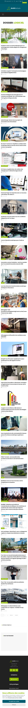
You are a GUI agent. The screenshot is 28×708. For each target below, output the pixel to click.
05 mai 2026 (4, 123)
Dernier (11, 615)
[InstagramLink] (22, 1)
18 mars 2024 (4, 387)
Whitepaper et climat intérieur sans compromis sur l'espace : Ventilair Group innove (12, 607)
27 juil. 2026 (4, 50)
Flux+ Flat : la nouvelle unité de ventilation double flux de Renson (12, 582)
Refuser (14, 704)
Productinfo (4, 116)
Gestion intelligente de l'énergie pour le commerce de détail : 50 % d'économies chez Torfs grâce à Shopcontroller (13, 96)
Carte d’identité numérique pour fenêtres (12, 240)
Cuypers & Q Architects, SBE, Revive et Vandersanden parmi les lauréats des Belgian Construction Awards (13, 409)
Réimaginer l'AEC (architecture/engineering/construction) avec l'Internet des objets (14, 311)
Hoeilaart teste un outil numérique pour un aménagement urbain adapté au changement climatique (14, 47)
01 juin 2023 (4, 534)
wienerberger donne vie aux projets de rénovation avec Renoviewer (11, 120)
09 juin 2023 (4, 511)
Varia (3, 282)
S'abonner (14, 679)
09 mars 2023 (4, 561)
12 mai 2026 (4, 99)
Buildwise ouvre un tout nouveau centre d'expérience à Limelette (12, 481)
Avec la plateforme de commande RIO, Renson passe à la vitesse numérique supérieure (13, 434)
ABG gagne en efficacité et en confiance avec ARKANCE (13, 336)
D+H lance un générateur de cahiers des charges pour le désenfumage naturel (12, 170)
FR (14, 1)
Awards (3, 259)
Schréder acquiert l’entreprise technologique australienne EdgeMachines (13, 71)
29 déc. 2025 (4, 265)
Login (17, 1)
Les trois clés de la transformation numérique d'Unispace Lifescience (13, 286)
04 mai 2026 (4, 148)
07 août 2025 (4, 362)
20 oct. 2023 (4, 460)
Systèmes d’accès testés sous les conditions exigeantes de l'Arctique (13, 217)
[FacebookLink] (19, 1)
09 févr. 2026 (4, 219)
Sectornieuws (5, 67)
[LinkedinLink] (21, 1)
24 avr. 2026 (4, 172)
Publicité (25, 2)
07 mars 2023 (4, 585)
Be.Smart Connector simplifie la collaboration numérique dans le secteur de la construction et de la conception (13, 145)
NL (12, 1)
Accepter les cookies (14, 701)
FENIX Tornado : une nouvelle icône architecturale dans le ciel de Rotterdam (12, 457)
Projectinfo (4, 42)
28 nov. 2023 (4, 436)
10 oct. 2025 (4, 338)
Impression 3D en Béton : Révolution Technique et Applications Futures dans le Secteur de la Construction (13, 384)
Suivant (16, 615)
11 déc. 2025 (4, 289)
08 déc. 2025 (4, 314)
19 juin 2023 (4, 484)
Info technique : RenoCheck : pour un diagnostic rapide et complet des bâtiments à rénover (14, 532)
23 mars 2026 (4, 196)
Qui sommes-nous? (14, 688)
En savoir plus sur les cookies (15, 697)
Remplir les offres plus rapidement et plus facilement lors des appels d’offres (12, 359)
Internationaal (5, 453)
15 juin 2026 (4, 74)
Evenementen (5, 501)
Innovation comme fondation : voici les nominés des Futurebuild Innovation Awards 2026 (14, 263)
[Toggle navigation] (3, 14)
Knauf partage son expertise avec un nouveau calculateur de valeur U (14, 193)
